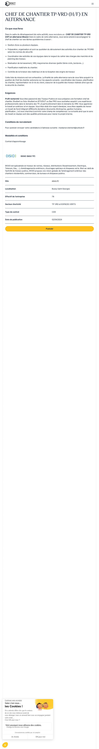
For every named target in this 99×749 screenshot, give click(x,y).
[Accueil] (26, 3)
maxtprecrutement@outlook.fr (71, 128)
